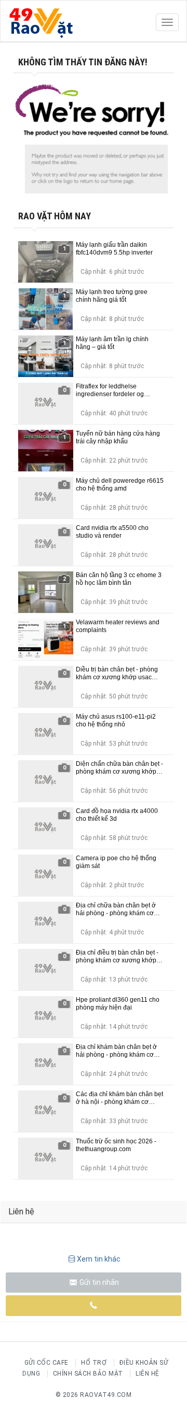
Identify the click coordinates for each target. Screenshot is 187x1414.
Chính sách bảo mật (88, 1373)
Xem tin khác (99, 1259)
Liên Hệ (147, 1373)
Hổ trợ (93, 1362)
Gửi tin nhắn (98, 1282)
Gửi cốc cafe (46, 1362)
